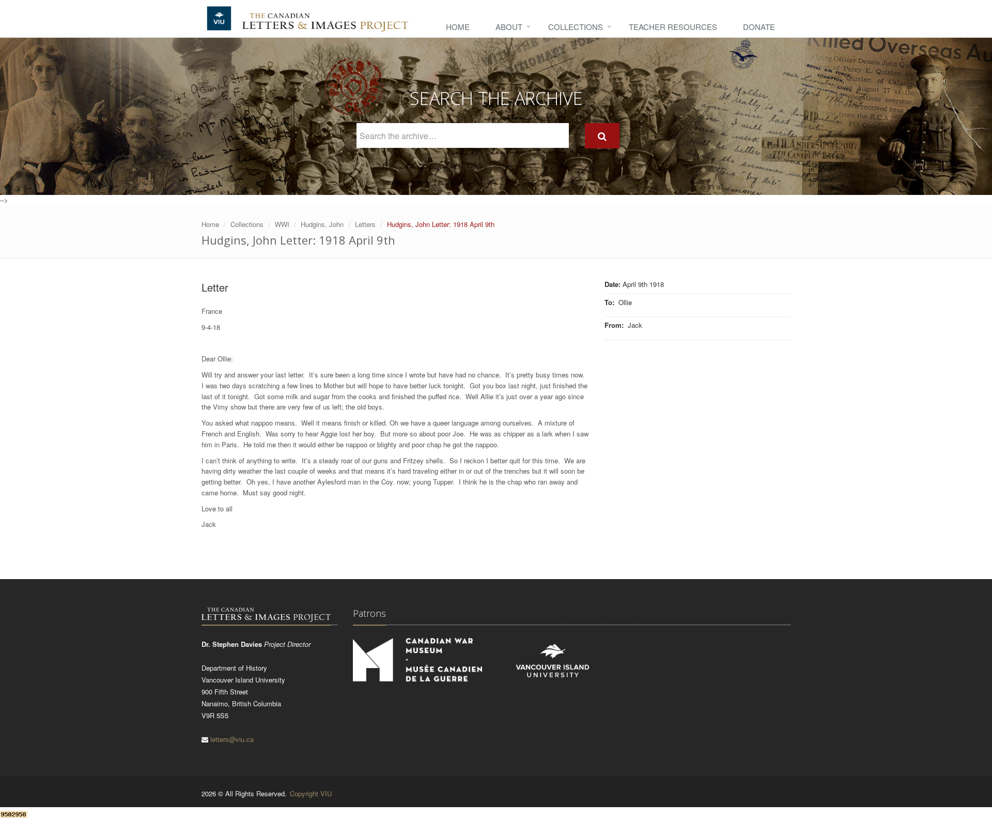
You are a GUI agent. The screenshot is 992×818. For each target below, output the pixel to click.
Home (458, 26)
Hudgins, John (322, 224)
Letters (365, 224)
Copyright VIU (311, 793)
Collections (575, 26)
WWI (282, 224)
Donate (759, 26)
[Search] (602, 135)
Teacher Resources (673, 26)
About (508, 26)
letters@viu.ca (232, 739)
